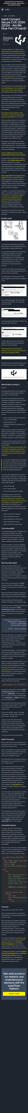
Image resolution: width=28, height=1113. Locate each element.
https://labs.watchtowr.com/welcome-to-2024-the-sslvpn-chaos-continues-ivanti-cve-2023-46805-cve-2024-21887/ (14, 500)
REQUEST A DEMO (14, 994)
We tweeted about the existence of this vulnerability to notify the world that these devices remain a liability (12, 115)
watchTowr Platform (7, 942)
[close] (26, 3)
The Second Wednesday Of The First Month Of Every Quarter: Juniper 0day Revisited (13, 88)
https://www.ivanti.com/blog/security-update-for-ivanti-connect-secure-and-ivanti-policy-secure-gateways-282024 (13, 350)
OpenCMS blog (5, 670)
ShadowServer (11, 77)
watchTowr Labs (21, 938)
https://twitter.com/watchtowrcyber (12, 51)
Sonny (5, 16)
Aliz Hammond (11, 16)
